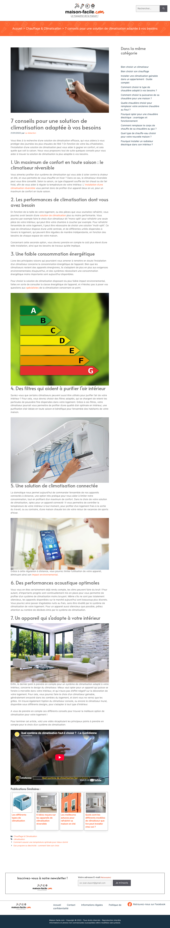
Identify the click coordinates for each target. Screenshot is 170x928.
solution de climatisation (53, 215)
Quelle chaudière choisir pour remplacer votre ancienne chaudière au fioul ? (140, 106)
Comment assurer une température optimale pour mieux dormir (40, 842)
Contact (71, 905)
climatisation (19, 839)
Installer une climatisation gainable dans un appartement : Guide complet (139, 79)
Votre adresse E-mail (94, 877)
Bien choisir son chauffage (135, 71)
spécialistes (32, 287)
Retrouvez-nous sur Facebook (149, 904)
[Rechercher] (163, 8)
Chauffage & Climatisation (43, 28)
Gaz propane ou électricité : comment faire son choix (36, 845)
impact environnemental (45, 574)
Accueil (17, 28)
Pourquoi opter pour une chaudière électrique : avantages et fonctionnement (139, 117)
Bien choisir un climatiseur (135, 67)
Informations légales (92, 905)
